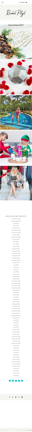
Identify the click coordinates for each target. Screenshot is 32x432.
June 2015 (16, 368)
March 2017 (16, 329)
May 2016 (16, 352)
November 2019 (16, 255)
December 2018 (16, 281)
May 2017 (16, 324)
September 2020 (16, 237)
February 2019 (16, 276)
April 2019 (16, 271)
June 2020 (16, 244)
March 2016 (16, 357)
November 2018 (16, 283)
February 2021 (16, 228)
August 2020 (16, 239)
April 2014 (16, 375)
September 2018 (16, 288)
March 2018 (16, 301)
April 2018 (16, 299)
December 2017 (16, 308)
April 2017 (16, 327)
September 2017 (16, 315)
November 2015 (16, 364)
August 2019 (16, 262)
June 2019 (16, 267)
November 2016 (16, 338)
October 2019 (16, 258)
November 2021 (16, 218)
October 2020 (16, 235)
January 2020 (16, 251)
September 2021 (16, 221)
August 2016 (16, 345)
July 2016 (16, 348)
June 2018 (16, 295)
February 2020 (16, 248)
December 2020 (16, 230)
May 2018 (16, 297)
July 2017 (16, 320)
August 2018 (16, 290)
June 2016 (16, 350)
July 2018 (16, 292)
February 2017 (16, 331)
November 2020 (16, 232)
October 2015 (16, 366)
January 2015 (16, 373)
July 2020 (16, 242)
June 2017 (16, 322)
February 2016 (16, 359)
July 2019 (16, 265)
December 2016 (16, 336)
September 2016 (16, 343)
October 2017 (16, 313)
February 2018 (16, 304)
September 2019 (16, 260)
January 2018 (16, 306)
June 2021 (16, 223)
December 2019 (16, 253)
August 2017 (16, 318)
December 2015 (16, 361)
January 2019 (16, 278)
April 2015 (16, 371)
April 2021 (16, 225)
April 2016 (16, 354)
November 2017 (16, 311)
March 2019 (16, 274)
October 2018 (16, 285)
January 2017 (16, 334)
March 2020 (16, 246)
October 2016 (16, 341)
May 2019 (16, 269)
